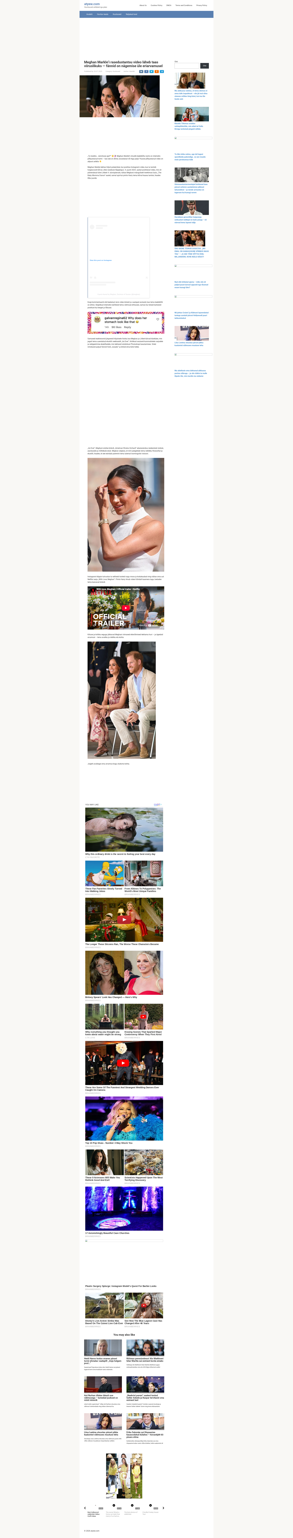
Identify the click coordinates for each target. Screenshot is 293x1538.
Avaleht (89, 14)
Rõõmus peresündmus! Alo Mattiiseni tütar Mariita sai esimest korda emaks (144, 1359)
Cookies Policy (156, 5)
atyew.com (92, 4)
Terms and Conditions (183, 5)
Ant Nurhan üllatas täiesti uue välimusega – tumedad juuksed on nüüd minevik (101, 1398)
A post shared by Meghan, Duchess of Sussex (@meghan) (119, 294)
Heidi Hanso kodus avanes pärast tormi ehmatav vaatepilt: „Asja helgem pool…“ (102, 1361)
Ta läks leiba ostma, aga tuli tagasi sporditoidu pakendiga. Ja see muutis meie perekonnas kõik (190, 157)
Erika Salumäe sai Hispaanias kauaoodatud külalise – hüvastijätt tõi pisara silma (144, 1434)
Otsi (176, 61)
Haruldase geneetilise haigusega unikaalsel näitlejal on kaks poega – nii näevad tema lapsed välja (191, 220)
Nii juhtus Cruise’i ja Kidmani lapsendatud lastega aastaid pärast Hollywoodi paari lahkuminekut (192, 315)
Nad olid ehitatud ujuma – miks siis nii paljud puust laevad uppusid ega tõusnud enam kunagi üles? (191, 285)
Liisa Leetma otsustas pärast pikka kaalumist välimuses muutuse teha (101, 1433)
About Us (143, 5)
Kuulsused (117, 14)
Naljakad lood (131, 14)
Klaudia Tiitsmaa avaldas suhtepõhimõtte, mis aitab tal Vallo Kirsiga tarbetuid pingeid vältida (189, 126)
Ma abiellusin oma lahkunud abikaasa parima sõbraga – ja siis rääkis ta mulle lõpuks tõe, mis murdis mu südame (191, 373)
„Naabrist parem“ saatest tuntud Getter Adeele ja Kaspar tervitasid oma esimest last (145, 1398)
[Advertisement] (146, 37)
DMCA (168, 5)
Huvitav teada (102, 14)
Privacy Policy (201, 5)
